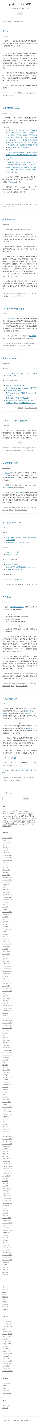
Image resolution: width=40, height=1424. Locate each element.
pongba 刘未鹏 (6, 1344)
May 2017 (5, 956)
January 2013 (6, 1045)
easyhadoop (6, 1383)
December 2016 (7, 964)
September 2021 (7, 899)
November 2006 (7, 1225)
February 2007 (6, 1218)
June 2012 (5, 1062)
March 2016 (6, 981)
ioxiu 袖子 (5, 1339)
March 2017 (6, 961)
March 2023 (6, 870)
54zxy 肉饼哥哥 (7, 1321)
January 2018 (6, 954)
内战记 (4, 820)
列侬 (15, 758)
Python (4, 818)
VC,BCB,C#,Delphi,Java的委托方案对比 (18, 403)
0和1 (19, 507)
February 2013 (6, 1043)
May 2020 (5, 919)
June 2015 (5, 993)
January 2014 (6, 1018)
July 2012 (5, 1060)
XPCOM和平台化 (10, 462)
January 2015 (6, 1003)
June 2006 (5, 1238)
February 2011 (6, 1102)
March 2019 (6, 939)
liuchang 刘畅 (6, 1341)
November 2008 (7, 1168)
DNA (27, 811)
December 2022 (7, 877)
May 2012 (5, 1065)
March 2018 (6, 951)
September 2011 (7, 1085)
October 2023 (6, 857)
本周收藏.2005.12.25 (11, 358)
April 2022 (5, 890)
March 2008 (6, 1188)
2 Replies (5, 36)
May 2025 (5, 845)
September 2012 (7, 1055)
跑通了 (5, 31)
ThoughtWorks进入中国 (13, 308)
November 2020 (7, 912)
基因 (25, 820)
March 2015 (6, 998)
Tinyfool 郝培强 (7, 1353)
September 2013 (7, 1028)
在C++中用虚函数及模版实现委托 (16, 400)
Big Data (13, 811)
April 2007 (5, 1213)
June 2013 (5, 1033)
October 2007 (6, 1200)
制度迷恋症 (9, 555)
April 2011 (5, 1097)
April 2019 (5, 936)
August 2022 (6, 885)
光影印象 (20, 448)
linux (9, 816)
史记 (17, 820)
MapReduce (16, 816)
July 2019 (5, 932)
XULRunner (10, 478)
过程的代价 (9, 564)
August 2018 (6, 946)
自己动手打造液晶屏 (12, 579)
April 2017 (5, 959)
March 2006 (6, 1245)
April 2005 (5, 1272)
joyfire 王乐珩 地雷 (20, 4)
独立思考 (5, 1304)
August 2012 (6, 1057)
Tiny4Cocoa (6, 1391)
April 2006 (5, 1242)
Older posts (7, 793)
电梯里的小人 (10, 552)
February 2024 (6, 848)
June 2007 (5, 1210)
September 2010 (7, 1114)
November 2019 (7, 927)
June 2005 (5, 1267)
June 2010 (5, 1122)
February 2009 (6, 1161)
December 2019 (7, 924)
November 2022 (7, 880)
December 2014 (7, 1006)
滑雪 (3, 824)
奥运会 (4, 822)
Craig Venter (28, 713)
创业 (31, 683)
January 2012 (6, 1075)
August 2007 (6, 1205)
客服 (31, 293)
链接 (32, 824)
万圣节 (32, 448)
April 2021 (5, 907)
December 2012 (7, 1047)
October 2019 (6, 929)
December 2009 (7, 1136)
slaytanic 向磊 (6, 1349)
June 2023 (5, 862)
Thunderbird (6, 488)
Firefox (25, 485)
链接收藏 (20, 408)
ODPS (23, 815)
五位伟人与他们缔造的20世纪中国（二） (19, 373)
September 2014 (7, 1010)
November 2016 (7, 966)
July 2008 (5, 1178)
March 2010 (6, 1129)
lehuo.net (5, 816)
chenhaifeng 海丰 (7, 1324)
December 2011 (7, 1077)
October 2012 (6, 1052)
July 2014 (5, 1015)
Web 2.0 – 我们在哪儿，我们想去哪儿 (18, 537)
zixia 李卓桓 (5, 1366)
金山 (7, 296)
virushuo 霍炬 (6, 1356)
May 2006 (5, 1240)
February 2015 (6, 1001)
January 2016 (6, 986)
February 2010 (6, 1131)
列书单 (4, 1292)
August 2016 (6, 973)
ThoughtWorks (10, 318)
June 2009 (5, 1151)
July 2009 (5, 1149)
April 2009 (5, 1156)
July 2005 (5, 1265)
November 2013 (7, 1023)
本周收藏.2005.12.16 (11, 522)
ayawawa (13, 182)
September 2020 (7, 914)
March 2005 (6, 1275)
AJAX (9, 811)
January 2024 (6, 850)
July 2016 (5, 976)
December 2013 (7, 1020)
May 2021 (5, 904)
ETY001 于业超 (6, 1331)
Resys (4, 1388)
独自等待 (11, 450)
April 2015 (5, 996)
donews (32, 204)
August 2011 (6, 1087)
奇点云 (33, 820)
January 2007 (6, 1220)
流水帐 (4, 1302)
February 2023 (6, 872)
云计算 (11, 818)
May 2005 (5, 1270)
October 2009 (6, 1141)
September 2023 (7, 860)
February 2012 (6, 1072)
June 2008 (5, 1181)
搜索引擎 (25, 822)
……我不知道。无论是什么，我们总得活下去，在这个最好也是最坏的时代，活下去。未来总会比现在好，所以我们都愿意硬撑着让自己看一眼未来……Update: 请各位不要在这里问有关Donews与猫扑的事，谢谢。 (21, 167)
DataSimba (22, 811)
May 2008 (5, 1183)
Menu (20, 13)
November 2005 (7, 1255)
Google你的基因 (9, 698)
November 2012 (7, 1050)
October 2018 (6, 944)
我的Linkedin (6, 1405)
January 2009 (6, 1163)
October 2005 (6, 1257)
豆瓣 (23, 824)
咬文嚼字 (5, 1297)
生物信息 (9, 823)
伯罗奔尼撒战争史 (32, 818)
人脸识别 (23, 818)
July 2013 (5, 1030)
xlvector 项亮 (6, 1358)
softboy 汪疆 (6, 1351)
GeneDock (6, 813)
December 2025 (7, 838)
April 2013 (5, 1038)
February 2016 (6, 983)
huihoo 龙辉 (6, 1336)
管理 (20, 824)
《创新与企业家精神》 (17, 607)
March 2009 (6, 1159)
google (32, 777)
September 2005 (7, 1260)
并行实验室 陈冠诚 (7, 1371)
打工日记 (20, 93)
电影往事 (17, 450)
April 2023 (5, 867)
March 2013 (6, 1040)
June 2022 (5, 887)
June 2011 (5, 1092)
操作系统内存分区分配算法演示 (16, 567)
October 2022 (6, 882)
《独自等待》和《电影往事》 (15, 420)
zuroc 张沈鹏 (6, 1368)
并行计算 (9, 822)
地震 (23, 820)
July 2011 (5, 1089)
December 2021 (7, 894)
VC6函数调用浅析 (11, 569)
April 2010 (5, 1126)
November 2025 (7, 840)
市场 (12, 686)
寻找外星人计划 (29, 728)
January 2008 (6, 1193)
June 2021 (5, 902)
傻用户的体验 (8, 219)
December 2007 (7, 1196)
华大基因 (13, 820)
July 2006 (5, 1235)
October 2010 (6, 1112)
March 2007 (6, 1215)
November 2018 (7, 941)
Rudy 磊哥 (5, 1346)
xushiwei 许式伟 (7, 1361)
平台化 (11, 510)
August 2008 (6, 1176)
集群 (9, 826)
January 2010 (6, 1134)
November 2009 (7, 1139)
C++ (17, 811)
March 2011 (6, 1099)
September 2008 (7, 1173)
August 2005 (6, 1262)
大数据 (29, 820)
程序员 (16, 824)
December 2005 (7, 1252)
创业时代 (5, 1294)
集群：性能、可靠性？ (13, 398)
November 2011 (7, 1080)
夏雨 (7, 450)
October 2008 (6, 1171)
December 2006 (7, 1223)
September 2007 (7, 1203)
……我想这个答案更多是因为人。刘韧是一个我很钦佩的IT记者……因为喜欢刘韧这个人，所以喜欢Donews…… (21, 154)
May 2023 (5, 865)
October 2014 (6, 1008)
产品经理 (17, 818)
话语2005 (9, 376)
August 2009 (6, 1146)
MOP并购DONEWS (11, 108)
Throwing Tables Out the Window (17, 388)
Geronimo (17, 492)
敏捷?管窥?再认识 (11, 390)
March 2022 (6, 892)
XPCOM (7, 473)
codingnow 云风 (7, 1326)
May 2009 (5, 1154)
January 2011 (6, 1104)
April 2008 (5, 1186)
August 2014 (6, 1013)
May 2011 (5, 1094)
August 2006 (6, 1233)
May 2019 (5, 934)
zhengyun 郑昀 (6, 1363)
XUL (22, 475)
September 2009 (7, 1144)
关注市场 (6, 597)
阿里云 (5, 826)
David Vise (17, 711)
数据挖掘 (32, 822)
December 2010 (7, 1107)
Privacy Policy (6, 1420)
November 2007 (7, 1198)
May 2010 (5, 1124)
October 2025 (6, 843)
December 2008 (7, 1166)
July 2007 (5, 1208)
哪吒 (20, 820)
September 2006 (7, 1230)
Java (24, 813)
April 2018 (5, 949)
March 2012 (6, 1070)
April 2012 (5, 1067)
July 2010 (5, 1119)
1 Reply (4, 113)
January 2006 (6, 1250)
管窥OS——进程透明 (13, 386)
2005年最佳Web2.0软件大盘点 (16, 542)
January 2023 (6, 875)
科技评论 (20, 204)
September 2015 (7, 991)
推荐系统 (19, 822)
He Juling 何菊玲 (7, 1334)
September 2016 (7, 971)
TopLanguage (6, 1393)
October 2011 (6, 1082)
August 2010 (6, 1117)
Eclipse (10, 492)
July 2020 (5, 917)
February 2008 (6, 1191)
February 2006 (6, 1247)
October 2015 (6, 988)
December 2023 (7, 853)
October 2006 (6, 1228)
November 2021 (7, 897)
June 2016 (5, 978)
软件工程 (27, 824)
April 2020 (5, 922)
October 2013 (6, 1025)
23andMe (4, 811)
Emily (4, 1329)
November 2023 (7, 855)
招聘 (14, 822)
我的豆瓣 (5, 1408)
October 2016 (6, 969)
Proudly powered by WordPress (21, 1420)
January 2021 (6, 909)
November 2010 (7, 1109)
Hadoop (20, 813)
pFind (32, 93)
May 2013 (5, 1035)
